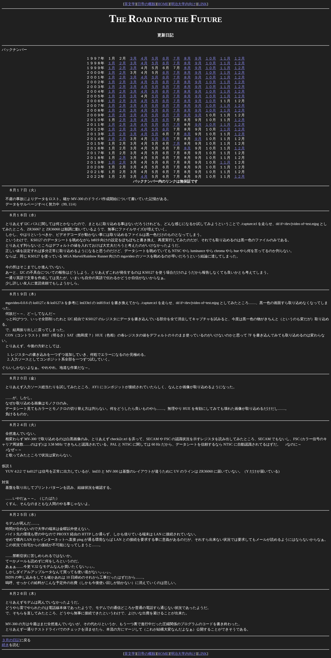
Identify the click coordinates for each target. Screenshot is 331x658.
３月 (133, 58)
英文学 (129, 4)
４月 (143, 58)
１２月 (239, 58)
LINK (202, 4)
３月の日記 (11, 640)
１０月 (210, 58)
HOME (163, 4)
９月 (198, 58)
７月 (176, 58)
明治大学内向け (183, 4)
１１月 (225, 58)
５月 (154, 58)
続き (5, 645)
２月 (122, 63)
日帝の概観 (146, 4)
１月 (111, 63)
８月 (187, 58)
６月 (165, 58)
